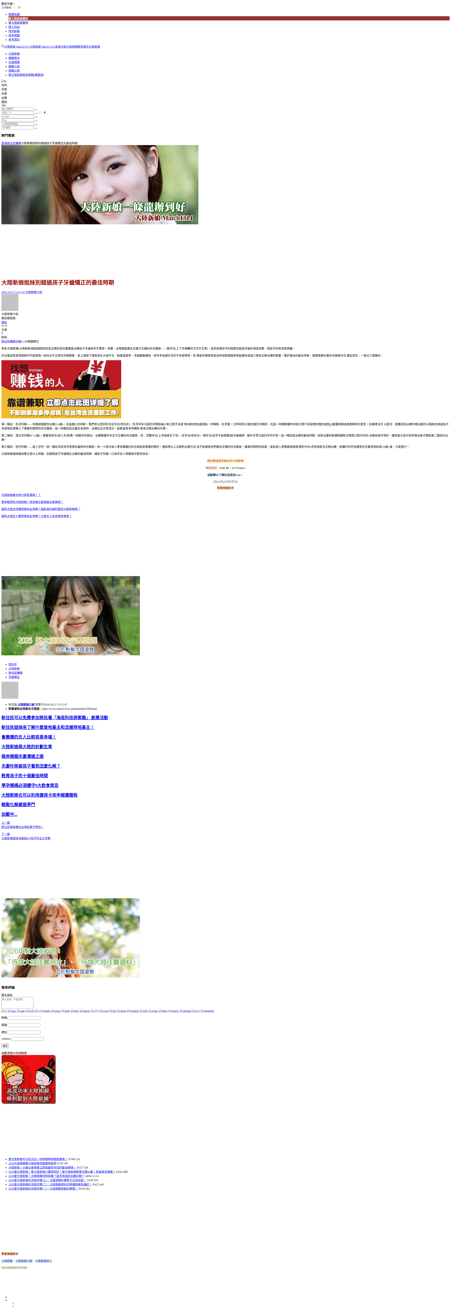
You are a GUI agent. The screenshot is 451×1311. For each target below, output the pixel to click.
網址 (4, 1032)
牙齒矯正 (14, 677)
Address (6, 1038)
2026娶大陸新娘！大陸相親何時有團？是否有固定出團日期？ (46, 1176)
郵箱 (4, 1024)
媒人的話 (14, 27)
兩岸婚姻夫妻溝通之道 (22, 756)
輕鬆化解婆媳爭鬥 (18, 804)
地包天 (12, 664)
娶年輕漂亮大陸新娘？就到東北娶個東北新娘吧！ (32, 502)
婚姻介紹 (14, 66)
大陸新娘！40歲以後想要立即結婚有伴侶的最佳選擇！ (42, 1167)
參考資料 (14, 39)
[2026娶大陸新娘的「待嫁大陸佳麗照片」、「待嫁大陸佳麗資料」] (70, 976)
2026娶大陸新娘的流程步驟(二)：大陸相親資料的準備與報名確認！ (50, 1184)
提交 (5, 1046)
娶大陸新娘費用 (18, 22)
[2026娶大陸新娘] (70, 654)
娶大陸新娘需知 (18, 18)
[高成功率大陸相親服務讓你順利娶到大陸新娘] (28, 1102)
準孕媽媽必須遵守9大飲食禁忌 (29, 785)
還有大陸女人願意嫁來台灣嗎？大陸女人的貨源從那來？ (36, 516)
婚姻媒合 (14, 58)
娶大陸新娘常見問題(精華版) (26, 74)
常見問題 (14, 35)
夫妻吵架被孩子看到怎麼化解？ (31, 766)
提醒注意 (14, 70)
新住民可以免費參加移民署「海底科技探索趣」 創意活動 (54, 717)
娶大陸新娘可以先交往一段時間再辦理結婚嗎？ (38, 1159)
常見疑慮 (14, 31)
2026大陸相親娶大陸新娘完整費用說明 (32, 1163)
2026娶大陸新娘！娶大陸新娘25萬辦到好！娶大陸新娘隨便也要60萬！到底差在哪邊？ (62, 1171)
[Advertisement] (225, 249)
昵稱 (4, 1017)
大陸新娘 (14, 53)
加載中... (9, 814)
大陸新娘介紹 (26, 704)
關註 (4, 322)
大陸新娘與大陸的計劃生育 (26, 746)
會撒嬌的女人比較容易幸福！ (28, 737)
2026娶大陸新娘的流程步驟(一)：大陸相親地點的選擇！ (43, 1188)
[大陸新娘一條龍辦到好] (99, 223)
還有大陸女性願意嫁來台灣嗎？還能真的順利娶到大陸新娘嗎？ (40, 509)
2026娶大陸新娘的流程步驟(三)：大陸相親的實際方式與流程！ (47, 1180)
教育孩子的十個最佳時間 (24, 775)
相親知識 (14, 14)
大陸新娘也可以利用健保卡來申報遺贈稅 (39, 795)
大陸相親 (14, 62)
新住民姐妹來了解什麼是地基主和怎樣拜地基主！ (47, 727)
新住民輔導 (14, 143)
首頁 (4, 143)
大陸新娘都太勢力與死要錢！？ (21, 495)
